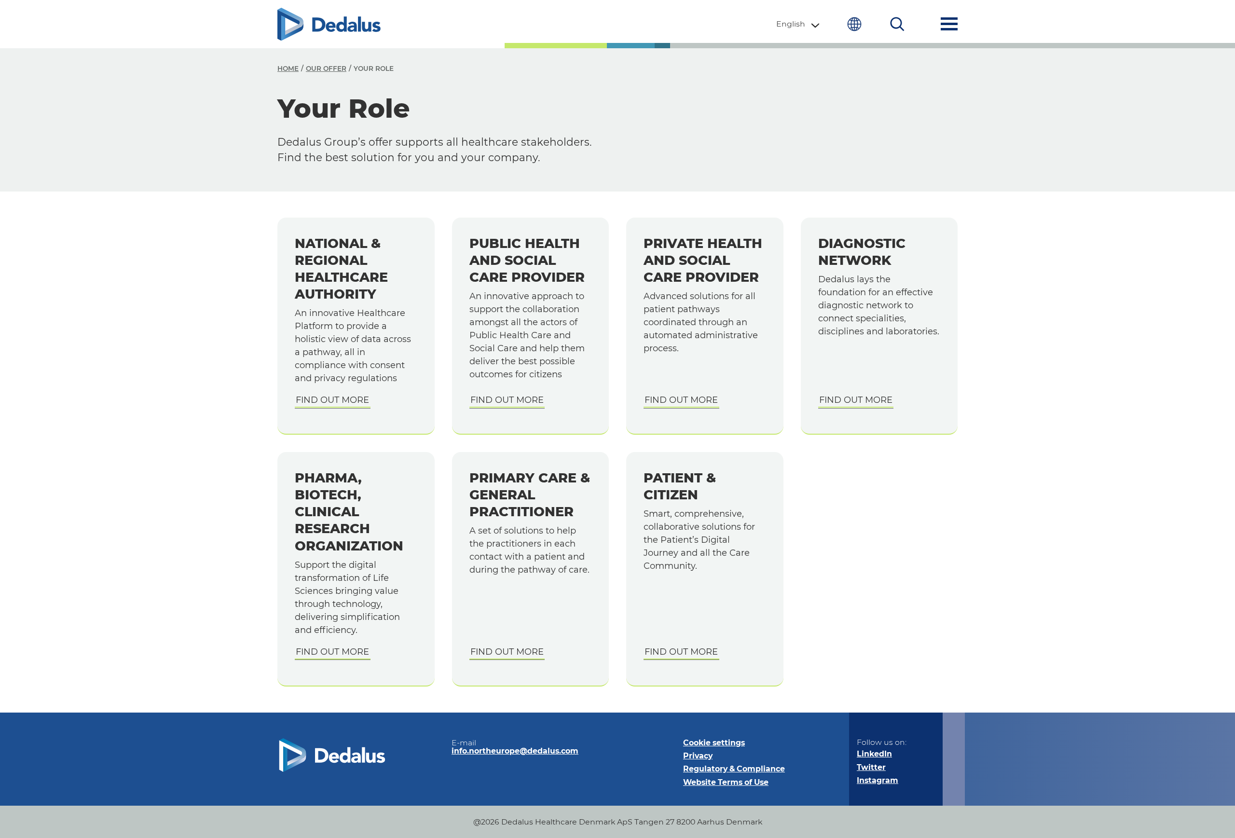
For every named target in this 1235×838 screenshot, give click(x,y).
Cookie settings (714, 742)
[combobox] (798, 24)
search (897, 23)
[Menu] (949, 23)
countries (854, 23)
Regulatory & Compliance (734, 768)
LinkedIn (874, 753)
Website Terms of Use (725, 782)
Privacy (698, 755)
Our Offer (326, 68)
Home (288, 68)
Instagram (877, 780)
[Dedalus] (329, 24)
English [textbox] (790, 23)
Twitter (871, 767)
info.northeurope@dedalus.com (515, 751)
